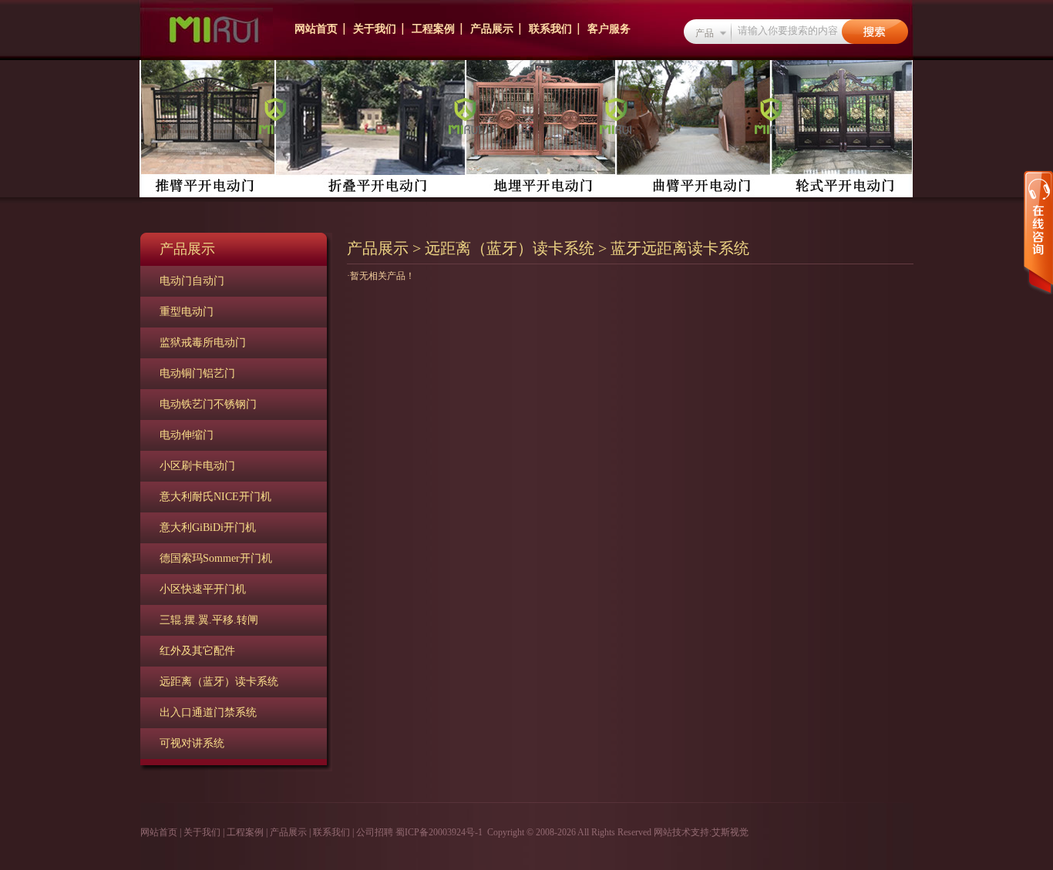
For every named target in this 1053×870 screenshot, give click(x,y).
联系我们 (550, 29)
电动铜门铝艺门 (197, 373)
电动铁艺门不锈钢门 (208, 404)
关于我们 (374, 29)
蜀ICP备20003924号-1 (439, 832)
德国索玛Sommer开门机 (216, 558)
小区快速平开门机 (203, 589)
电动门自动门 (192, 281)
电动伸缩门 (187, 435)
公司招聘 (374, 832)
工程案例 (433, 29)
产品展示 (491, 29)
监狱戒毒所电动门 (203, 342)
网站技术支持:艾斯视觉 (700, 832)
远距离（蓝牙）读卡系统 (219, 681)
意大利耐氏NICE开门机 (215, 496)
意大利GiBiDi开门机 (208, 527)
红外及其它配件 (197, 651)
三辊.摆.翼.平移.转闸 (209, 620)
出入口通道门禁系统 (208, 712)
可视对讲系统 (192, 743)
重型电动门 (187, 311)
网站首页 (316, 29)
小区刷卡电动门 (197, 466)
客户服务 (609, 29)
